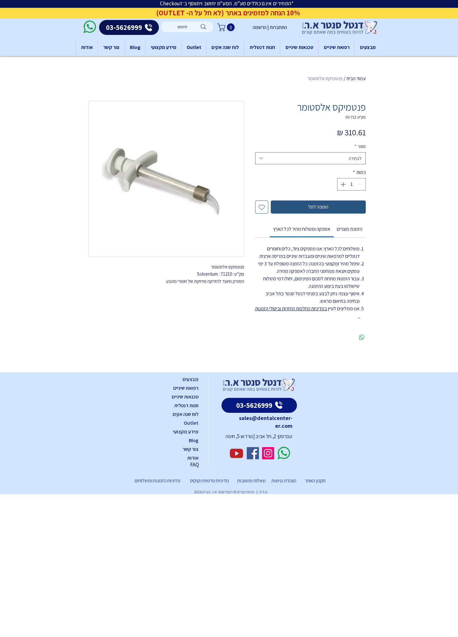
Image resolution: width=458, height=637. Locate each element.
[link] (301, 229)
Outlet (191, 423)
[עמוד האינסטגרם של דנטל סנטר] (268, 453)
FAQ (194, 464)
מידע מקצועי (185, 431)
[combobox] (310, 158)
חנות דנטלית (186, 405)
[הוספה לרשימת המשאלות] (261, 207)
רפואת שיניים (185, 388)
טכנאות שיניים (185, 396)
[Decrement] (360, 184)
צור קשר (190, 449)
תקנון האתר (315, 480)
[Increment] (342, 184)
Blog (193, 440)
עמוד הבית (356, 78)
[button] (226, 27)
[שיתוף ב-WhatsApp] (361, 337)
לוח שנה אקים (185, 414)
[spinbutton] (351, 184)
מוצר (360, 146)
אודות (192, 458)
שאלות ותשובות (251, 480)
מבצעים (190, 379)
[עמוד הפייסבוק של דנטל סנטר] (253, 453)
